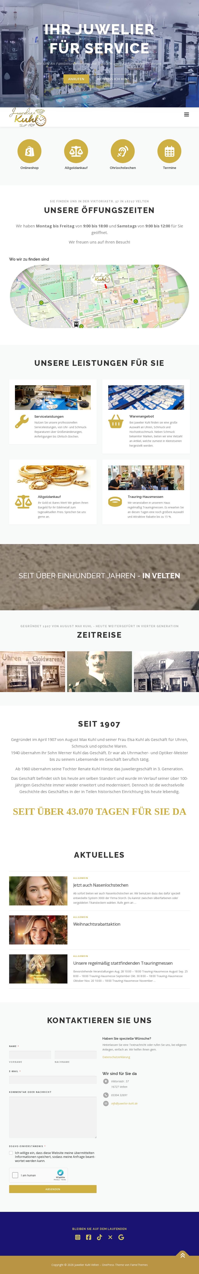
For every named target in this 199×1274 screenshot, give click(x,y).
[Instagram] (78, 1237)
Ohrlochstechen (123, 168)
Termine (169, 168)
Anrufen (76, 79)
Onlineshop (29, 168)
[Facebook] (89, 1237)
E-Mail (15, 1071)
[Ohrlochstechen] (122, 151)
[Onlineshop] (29, 151)
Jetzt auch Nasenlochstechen (100, 885)
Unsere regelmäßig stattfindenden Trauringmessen (123, 963)
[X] (110, 1237)
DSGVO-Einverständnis (27, 1146)
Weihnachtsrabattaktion (96, 924)
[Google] (121, 1237)
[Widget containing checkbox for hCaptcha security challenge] (38, 1175)
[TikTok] (99, 1237)
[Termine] (169, 151)
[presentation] (5, 673)
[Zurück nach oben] (182, 1256)
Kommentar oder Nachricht (30, 1092)
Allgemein (80, 878)
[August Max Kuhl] (99, 671)
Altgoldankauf (76, 168)
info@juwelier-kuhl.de (124, 1103)
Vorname (15, 1061)
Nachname (62, 1061)
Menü (186, 115)
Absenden (52, 1189)
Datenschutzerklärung (116, 1057)
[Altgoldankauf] (76, 151)
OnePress (108, 1265)
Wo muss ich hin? (113, 79)
